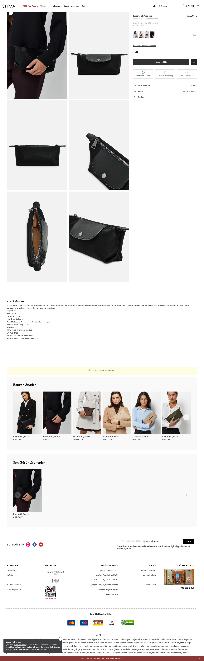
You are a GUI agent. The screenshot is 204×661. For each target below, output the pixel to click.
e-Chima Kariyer (14, 585)
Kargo (140, 91)
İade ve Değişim (149, 575)
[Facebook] (34, 545)
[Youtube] (41, 545)
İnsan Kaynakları (14, 590)
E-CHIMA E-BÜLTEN (131, 541)
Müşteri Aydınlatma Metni (107, 575)
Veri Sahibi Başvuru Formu (107, 590)
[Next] (186, 417)
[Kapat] (199, 658)
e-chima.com (20, 645)
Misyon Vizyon (150, 580)
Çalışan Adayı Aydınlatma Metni (104, 585)
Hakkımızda (12, 570)
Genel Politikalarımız (109, 570)
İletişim (10, 575)
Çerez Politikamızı (21, 649)
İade (194, 86)
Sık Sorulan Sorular (148, 585)
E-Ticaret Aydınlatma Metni (106, 580)
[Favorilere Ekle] (193, 62)
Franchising (12, 580)
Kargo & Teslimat (148, 570)
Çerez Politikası (111, 594)
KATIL (189, 541)
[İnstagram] (28, 545)
